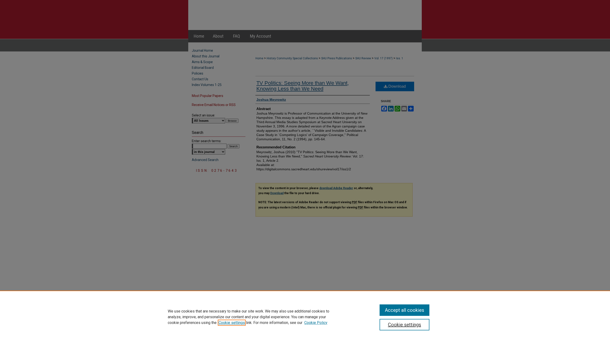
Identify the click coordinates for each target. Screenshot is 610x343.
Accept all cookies (404, 310)
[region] (305, 317)
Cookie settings (232, 322)
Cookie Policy (315, 322)
